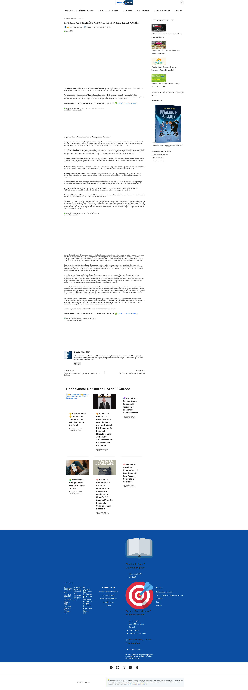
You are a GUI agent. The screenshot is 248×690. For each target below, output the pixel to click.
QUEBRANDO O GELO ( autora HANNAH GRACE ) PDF (68, 604)
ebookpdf (132, 577)
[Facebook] (111, 667)
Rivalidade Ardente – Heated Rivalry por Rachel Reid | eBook (168, 145)
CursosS (132, 627)
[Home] (64, 18)
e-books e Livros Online (136, 11)
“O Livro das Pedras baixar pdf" (77, 595)
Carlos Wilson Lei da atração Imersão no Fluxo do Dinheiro (81, 373)
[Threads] (137, 667)
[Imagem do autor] (65, 27)
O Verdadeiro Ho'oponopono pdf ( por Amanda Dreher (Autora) (87, 604)
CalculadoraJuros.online (137, 633)
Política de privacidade (164, 592)
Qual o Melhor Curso (136, 624)
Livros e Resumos (158, 161)
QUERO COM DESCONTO (127, 103)
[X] (124, 667)
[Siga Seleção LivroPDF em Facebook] (75, 363)
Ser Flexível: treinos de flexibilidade (132, 372)
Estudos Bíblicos (157, 158)
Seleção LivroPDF (76, 27)
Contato (159, 605)
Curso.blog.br (134, 621)
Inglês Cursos (134, 630)
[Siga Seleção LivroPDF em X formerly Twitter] (79, 363)
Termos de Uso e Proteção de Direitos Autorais (169, 596)
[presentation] (77, 401)
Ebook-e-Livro (162, 11)
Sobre (158, 602)
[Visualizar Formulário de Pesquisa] (182, 2)
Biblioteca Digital (108, 11)
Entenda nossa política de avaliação (137, 684)
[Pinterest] (130, 667)
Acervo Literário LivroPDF (79, 11)
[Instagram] (117, 667)
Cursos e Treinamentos (160, 155)
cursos (179, 11)
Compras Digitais (135, 649)
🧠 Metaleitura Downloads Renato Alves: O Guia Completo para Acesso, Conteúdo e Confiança (130, 473)
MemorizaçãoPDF (135, 574)
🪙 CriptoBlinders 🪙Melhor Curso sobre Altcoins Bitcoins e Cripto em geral (77, 419)
